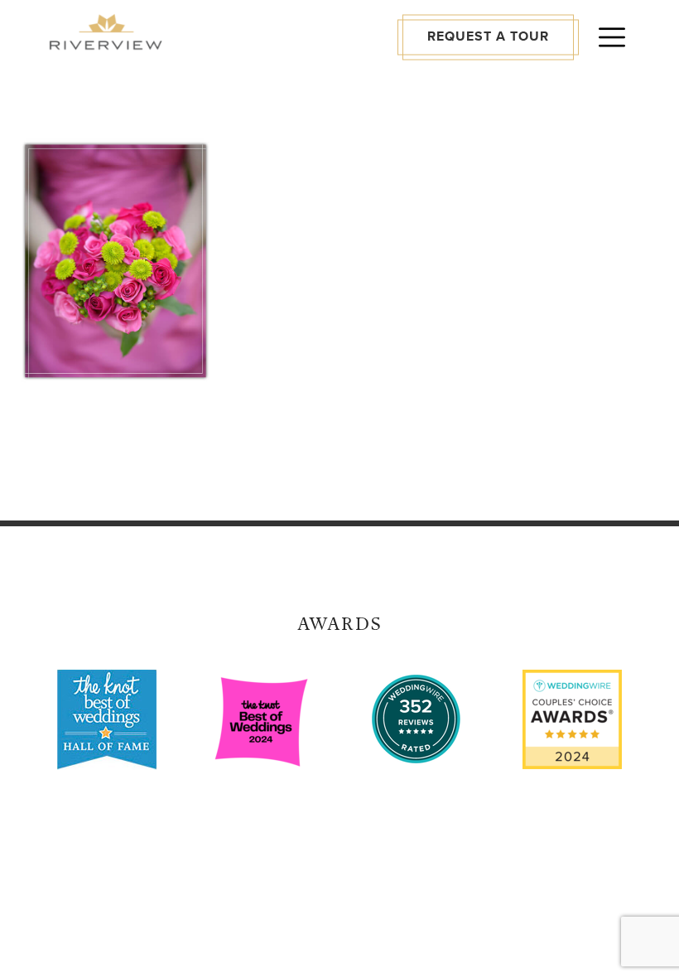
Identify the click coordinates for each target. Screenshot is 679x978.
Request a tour (488, 36)
